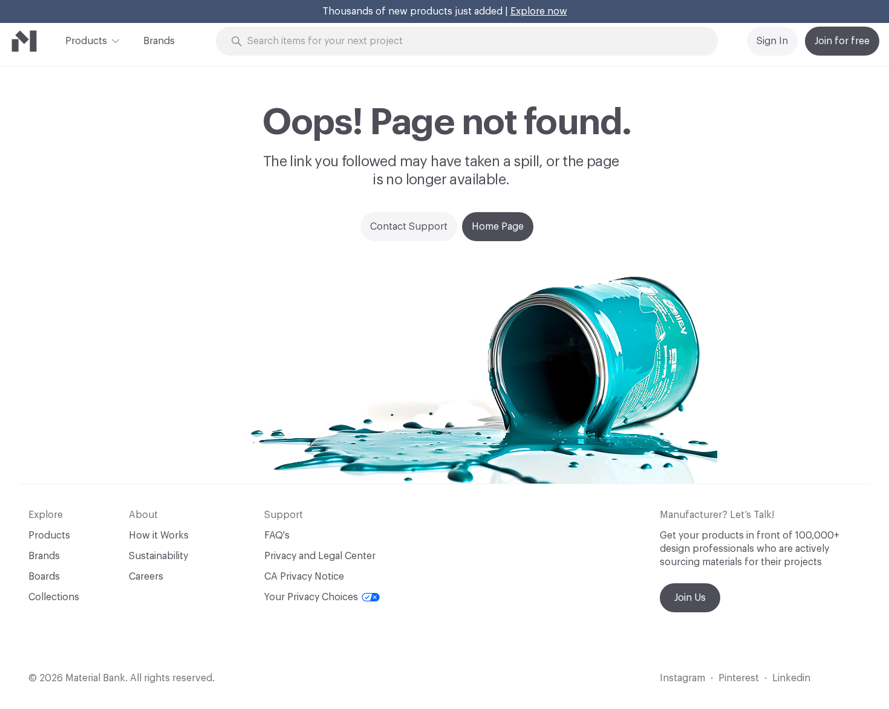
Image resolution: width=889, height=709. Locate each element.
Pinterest (738, 678)
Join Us (690, 598)
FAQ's (277, 535)
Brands (159, 41)
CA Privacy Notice (304, 576)
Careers (146, 576)
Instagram (682, 678)
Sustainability (158, 556)
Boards (44, 576)
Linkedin (791, 678)
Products (86, 41)
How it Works (159, 535)
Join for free (842, 41)
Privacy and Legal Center (320, 556)
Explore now (538, 11)
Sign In (772, 41)
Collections (53, 597)
